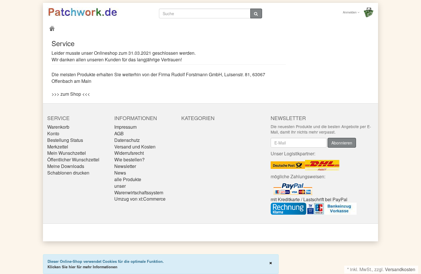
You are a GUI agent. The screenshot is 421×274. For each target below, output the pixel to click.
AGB (119, 133)
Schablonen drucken (68, 172)
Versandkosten (400, 269)
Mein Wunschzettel (66, 153)
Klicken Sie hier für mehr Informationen (82, 266)
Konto (53, 133)
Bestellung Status (65, 140)
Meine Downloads (65, 166)
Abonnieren (341, 143)
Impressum (125, 127)
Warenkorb (58, 127)
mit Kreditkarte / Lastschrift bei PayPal (309, 199)
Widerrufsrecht (129, 153)
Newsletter (125, 166)
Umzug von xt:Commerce (140, 198)
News (120, 172)
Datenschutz (127, 140)
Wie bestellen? (129, 159)
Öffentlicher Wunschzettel (73, 159)
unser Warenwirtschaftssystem (138, 189)
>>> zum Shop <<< (71, 94)
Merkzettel (57, 146)
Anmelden (350, 12)
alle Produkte (127, 179)
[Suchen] (256, 13)
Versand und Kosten (135, 146)
